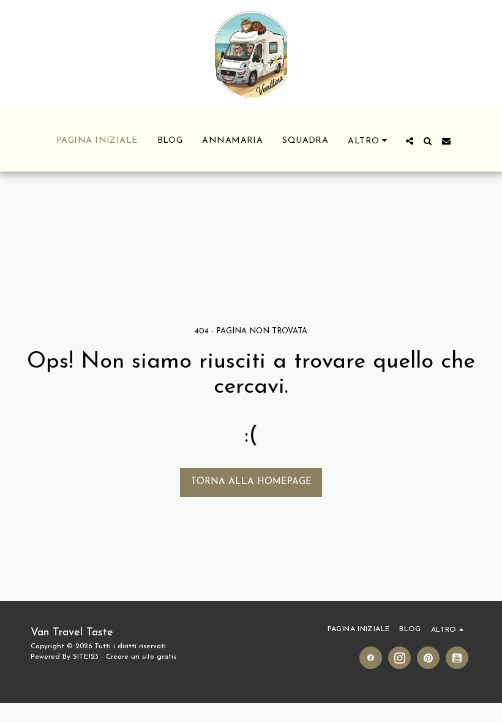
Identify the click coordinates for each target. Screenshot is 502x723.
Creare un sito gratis (141, 657)
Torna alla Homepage (251, 481)
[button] (409, 141)
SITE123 (86, 657)
